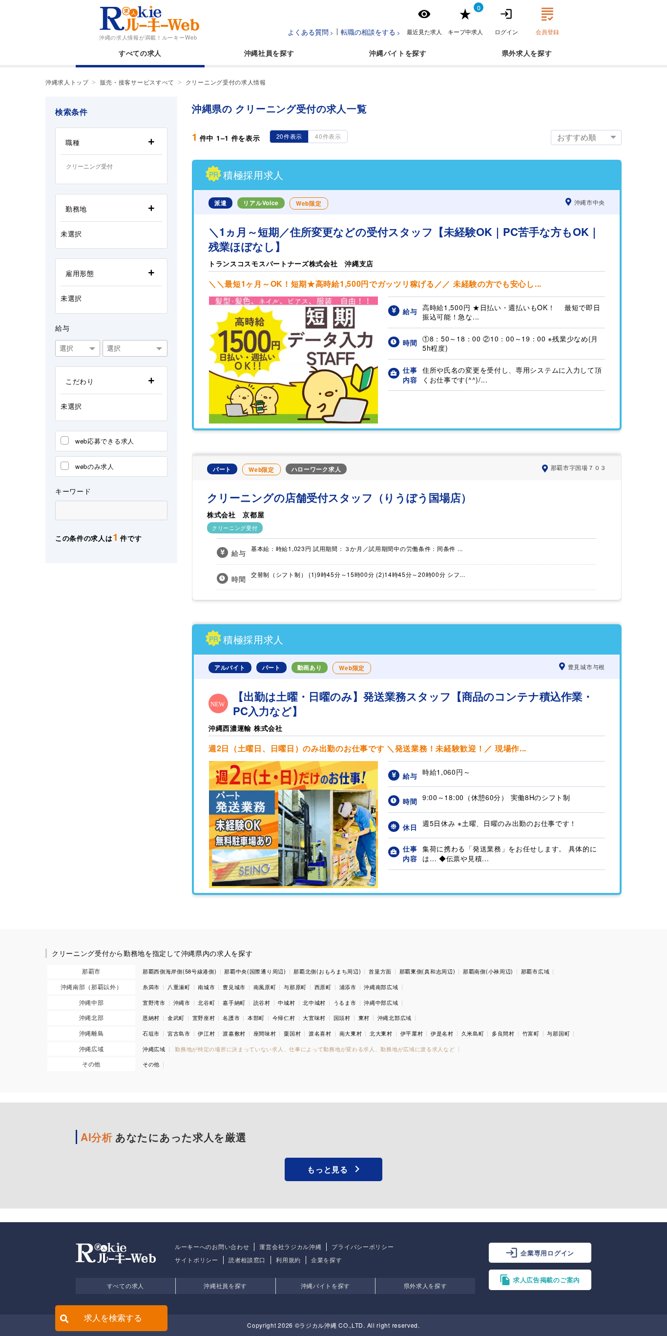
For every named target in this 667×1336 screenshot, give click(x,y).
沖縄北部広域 (394, 1017)
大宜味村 (314, 1017)
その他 (91, 1064)
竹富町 (531, 1033)
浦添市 (347, 987)
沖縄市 (181, 1002)
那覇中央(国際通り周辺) (255, 971)
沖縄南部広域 (381, 987)
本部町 (256, 1017)
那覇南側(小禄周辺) (488, 971)
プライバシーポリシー (363, 1247)
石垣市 (151, 1033)
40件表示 (328, 136)
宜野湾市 (154, 1002)
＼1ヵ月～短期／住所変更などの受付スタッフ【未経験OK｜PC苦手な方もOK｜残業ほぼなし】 (404, 239)
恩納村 (151, 1017)
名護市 (231, 1017)
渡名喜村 (320, 1033)
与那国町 (558, 1033)
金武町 (176, 1017)
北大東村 (381, 1033)
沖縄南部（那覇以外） (92, 986)
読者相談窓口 (247, 1260)
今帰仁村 (283, 1017)
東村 (364, 1017)
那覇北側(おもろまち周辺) (327, 971)
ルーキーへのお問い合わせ (212, 1247)
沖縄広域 (91, 1048)
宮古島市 (178, 1033)
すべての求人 (140, 53)
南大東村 (350, 1033)
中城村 (286, 1002)
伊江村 (206, 1033)
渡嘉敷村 (234, 1033)
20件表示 (289, 136)
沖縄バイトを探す (326, 1285)
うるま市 (345, 1002)
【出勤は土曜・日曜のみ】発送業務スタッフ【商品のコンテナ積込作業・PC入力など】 (413, 704)
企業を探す (326, 1260)
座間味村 (264, 1033)
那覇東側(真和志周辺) (427, 971)
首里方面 (380, 971)
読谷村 (262, 1002)
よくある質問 (308, 32)
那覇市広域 (535, 971)
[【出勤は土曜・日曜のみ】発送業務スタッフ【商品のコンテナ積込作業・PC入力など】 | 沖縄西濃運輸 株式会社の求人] (293, 885)
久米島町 (472, 1033)
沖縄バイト (387, 53)
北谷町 (206, 1002)
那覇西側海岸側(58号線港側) (180, 971)
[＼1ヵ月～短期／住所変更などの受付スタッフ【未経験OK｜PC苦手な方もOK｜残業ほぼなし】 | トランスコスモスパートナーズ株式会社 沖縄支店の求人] (293, 420)
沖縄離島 (91, 1033)
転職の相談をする (368, 32)
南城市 (206, 987)
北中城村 (314, 1002)
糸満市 (151, 987)
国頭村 (342, 1017)
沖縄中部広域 (381, 1002)
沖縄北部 (91, 1017)
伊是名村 (442, 1033)
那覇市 (91, 971)
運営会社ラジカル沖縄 (290, 1247)
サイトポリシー (196, 1260)
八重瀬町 (178, 987)
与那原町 (295, 987)
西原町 (323, 987)
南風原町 (264, 987)
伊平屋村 (411, 1033)
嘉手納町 (234, 1002)
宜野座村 (203, 1017)
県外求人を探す (425, 1285)
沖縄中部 (91, 1002)
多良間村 (503, 1033)
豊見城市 (234, 987)
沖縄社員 (258, 53)
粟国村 (292, 1033)
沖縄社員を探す (225, 1285)
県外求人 (516, 53)
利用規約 (288, 1260)
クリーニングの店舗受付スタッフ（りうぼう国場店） (339, 497)
